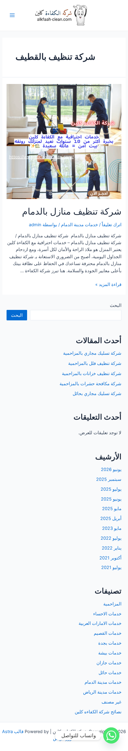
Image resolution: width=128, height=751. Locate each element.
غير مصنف (111, 702)
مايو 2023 (111, 528)
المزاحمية (112, 604)
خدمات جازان (108, 663)
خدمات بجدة (109, 643)
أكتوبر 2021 (110, 558)
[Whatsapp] (111, 735)
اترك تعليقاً (111, 224)
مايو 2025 (111, 508)
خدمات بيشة (109, 653)
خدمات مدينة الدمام (79, 224)
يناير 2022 (111, 548)
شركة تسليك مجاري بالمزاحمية (92, 353)
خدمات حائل (110, 672)
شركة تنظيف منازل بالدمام (71, 211)
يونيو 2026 (111, 469)
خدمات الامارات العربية (100, 623)
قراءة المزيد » (108, 284)
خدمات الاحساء (107, 614)
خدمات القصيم (107, 633)
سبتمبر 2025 (108, 479)
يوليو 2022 (111, 538)
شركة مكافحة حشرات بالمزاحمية (90, 383)
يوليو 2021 (111, 567)
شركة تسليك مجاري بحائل (97, 393)
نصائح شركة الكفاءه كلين (98, 712)
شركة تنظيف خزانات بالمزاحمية (91, 373)
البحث (115, 305)
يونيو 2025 (111, 499)
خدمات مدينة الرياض (102, 692)
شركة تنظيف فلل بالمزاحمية (94, 363)
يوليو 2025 (111, 489)
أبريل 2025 (110, 518)
